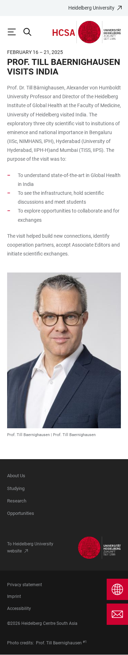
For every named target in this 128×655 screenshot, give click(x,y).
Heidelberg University (91, 8)
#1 (85, 642)
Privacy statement (24, 584)
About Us (16, 475)
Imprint (14, 596)
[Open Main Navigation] (15, 32)
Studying (16, 488)
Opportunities (20, 513)
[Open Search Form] (30, 32)
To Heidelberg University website (30, 547)
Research (16, 500)
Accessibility (19, 608)
